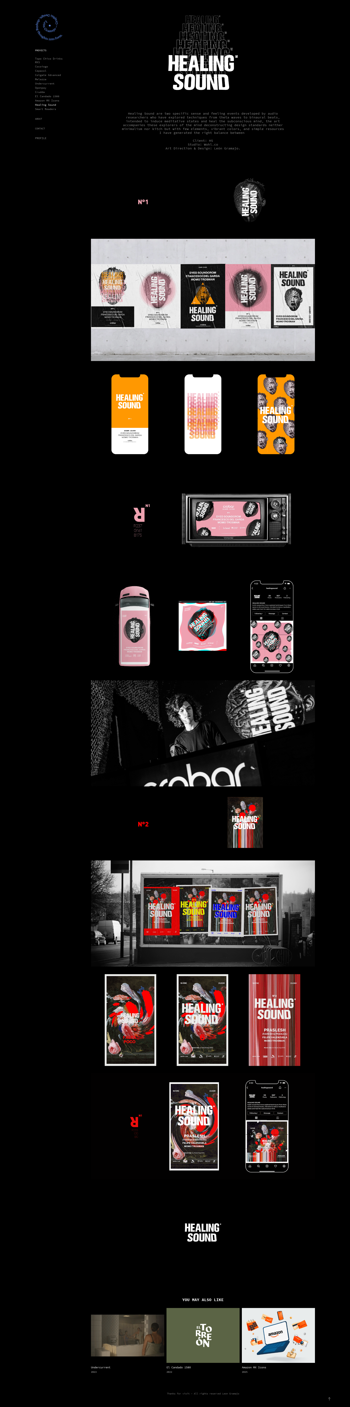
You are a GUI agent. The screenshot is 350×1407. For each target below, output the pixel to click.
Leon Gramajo (230, 1393)
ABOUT (38, 119)
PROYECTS (40, 50)
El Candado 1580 (47, 96)
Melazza (40, 79)
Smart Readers (45, 109)
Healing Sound (45, 105)
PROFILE (40, 138)
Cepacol (40, 71)
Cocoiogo (41, 66)
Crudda (40, 92)
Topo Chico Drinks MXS (49, 60)
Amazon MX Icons (47, 100)
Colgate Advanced (48, 75)
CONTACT (40, 128)
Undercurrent (44, 83)
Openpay (40, 88)
